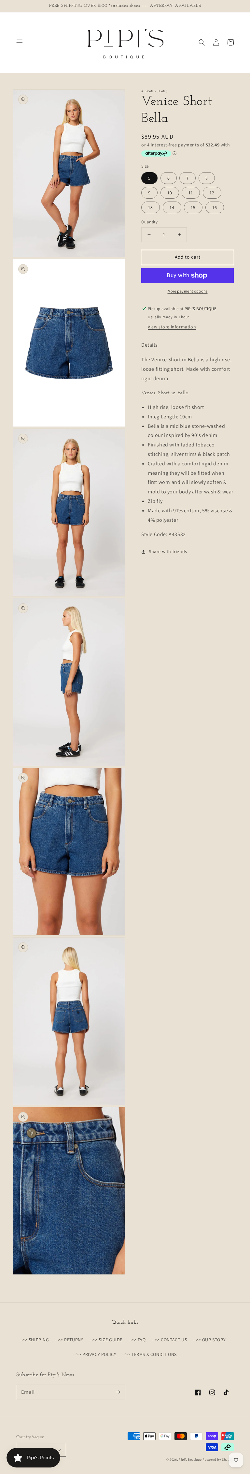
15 (193, 207)
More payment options (188, 291)
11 (190, 193)
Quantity (149, 222)
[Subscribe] (118, 1392)
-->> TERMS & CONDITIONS (149, 1354)
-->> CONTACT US (169, 1340)
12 (212, 193)
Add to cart (188, 257)
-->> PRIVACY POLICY (94, 1354)
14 (172, 207)
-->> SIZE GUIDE (106, 1340)
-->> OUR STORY (209, 1340)
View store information (172, 327)
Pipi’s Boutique (190, 1459)
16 (214, 207)
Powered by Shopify (218, 1459)
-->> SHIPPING (34, 1340)
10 (169, 193)
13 (150, 207)
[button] (19, 42)
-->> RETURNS (69, 1340)
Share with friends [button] (168, 551)
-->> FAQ (137, 1340)
